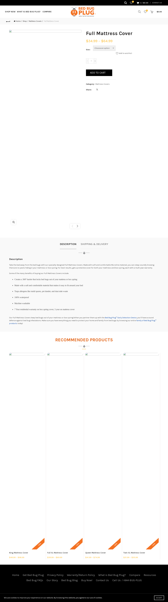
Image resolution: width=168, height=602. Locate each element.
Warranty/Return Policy (81, 575)
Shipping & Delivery (94, 244)
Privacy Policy (55, 575)
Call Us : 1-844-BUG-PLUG (127, 580)
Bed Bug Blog (69, 580)
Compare (47, 11)
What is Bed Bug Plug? (28, 11)
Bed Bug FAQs (34, 580)
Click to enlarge (13, 222)
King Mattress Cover (18, 553)
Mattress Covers (35, 21)
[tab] (68, 245)
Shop (25, 21)
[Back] (8, 21)
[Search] (126, 3)
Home (18, 21)
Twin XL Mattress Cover (134, 553)
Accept (159, 598)
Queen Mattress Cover (95, 553)
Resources (150, 575)
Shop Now (10, 11)
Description (68, 244)
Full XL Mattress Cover (57, 553)
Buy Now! (86, 580)
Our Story (52, 580)
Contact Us (157, 3)
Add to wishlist (125, 53)
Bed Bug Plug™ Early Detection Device (120, 318)
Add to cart (98, 72)
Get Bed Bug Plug (33, 575)
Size (88, 49)
